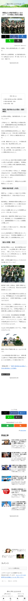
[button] (18, 41)
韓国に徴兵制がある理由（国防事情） (13, 99)
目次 (11, 96)
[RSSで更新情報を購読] (20, 425)
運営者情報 (20, 596)
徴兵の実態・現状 (8, 103)
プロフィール (20, 593)
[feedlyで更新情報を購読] (7, 425)
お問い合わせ (7, 593)
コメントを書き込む (14, 568)
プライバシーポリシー (7, 596)
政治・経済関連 (6, 374)
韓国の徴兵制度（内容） (10, 101)
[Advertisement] (14, 78)
